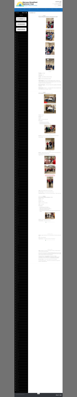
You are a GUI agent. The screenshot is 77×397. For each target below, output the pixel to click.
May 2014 (17, 268)
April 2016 (17, 231)
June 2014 (17, 266)
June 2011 (17, 324)
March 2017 (17, 213)
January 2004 (17, 387)
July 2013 (17, 284)
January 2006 (17, 374)
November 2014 (17, 258)
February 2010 (17, 350)
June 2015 (17, 247)
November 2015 (17, 239)
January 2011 (17, 332)
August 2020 (17, 149)
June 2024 (17, 75)
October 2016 (17, 221)
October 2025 (17, 49)
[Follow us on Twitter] (23, 12)
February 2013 (17, 292)
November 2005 (17, 377)
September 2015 (17, 242)
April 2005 (17, 382)
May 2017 (17, 210)
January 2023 (17, 102)
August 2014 (17, 263)
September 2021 (17, 128)
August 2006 (17, 366)
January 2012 (17, 313)
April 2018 (17, 192)
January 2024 (17, 83)
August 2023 (17, 91)
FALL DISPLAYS (18, 10)
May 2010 (17, 345)
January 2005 (17, 385)
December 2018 (17, 181)
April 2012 (17, 308)
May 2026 (17, 38)
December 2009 (17, 353)
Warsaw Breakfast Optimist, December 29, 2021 (48, 16)
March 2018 (17, 194)
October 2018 (17, 184)
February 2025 (17, 62)
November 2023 (17, 86)
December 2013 (17, 276)
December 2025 (17, 46)
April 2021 (17, 136)
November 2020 (17, 144)
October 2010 (17, 337)
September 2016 (17, 223)
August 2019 (17, 168)
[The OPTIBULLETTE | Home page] (27, 4)
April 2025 (17, 59)
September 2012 (17, 300)
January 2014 (17, 274)
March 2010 (17, 348)
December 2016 (17, 218)
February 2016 (17, 234)
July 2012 (17, 303)
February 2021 (17, 139)
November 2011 (17, 316)
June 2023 (17, 94)
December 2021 (17, 123)
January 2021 (17, 141)
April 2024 (17, 78)
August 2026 (17, 33)
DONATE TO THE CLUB (21, 29)
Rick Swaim (44, 15)
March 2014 (17, 271)
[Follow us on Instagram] (25, 12)
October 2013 (17, 279)
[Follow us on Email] (26, 12)
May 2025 (17, 57)
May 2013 (17, 287)
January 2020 (17, 160)
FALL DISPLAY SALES (21, 24)
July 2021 (17, 131)
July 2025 (17, 54)
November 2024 (17, 67)
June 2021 (17, 133)
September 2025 (17, 51)
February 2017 (17, 215)
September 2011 (17, 319)
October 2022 (17, 107)
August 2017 (17, 205)
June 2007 (17, 364)
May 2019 (17, 173)
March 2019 (17, 176)
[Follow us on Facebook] (22, 12)
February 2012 (17, 311)
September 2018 (17, 186)
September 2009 (17, 358)
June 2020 (17, 152)
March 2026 (17, 41)
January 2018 (17, 197)
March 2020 (17, 157)
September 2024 (17, 70)
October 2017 (17, 202)
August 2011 (17, 321)
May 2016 (17, 229)
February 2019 (17, 178)
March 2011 (17, 329)
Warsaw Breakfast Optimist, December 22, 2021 (45, 93)
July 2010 (17, 342)
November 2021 (17, 125)
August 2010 (17, 340)
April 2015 (17, 250)
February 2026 (17, 43)
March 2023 (17, 99)
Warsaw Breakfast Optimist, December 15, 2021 (45, 197)
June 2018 (17, 189)
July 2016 (17, 226)
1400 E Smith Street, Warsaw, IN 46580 (57, 4)
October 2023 (17, 88)
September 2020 (17, 147)
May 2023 (17, 96)
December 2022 (17, 104)
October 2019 (17, 165)
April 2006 (17, 369)
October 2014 (17, 260)
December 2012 (17, 295)
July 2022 (17, 112)
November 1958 (17, 390)
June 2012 (17, 305)
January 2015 (17, 255)
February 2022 (17, 120)
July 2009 (17, 361)
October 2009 (17, 356)
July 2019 (17, 170)
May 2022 (17, 115)
